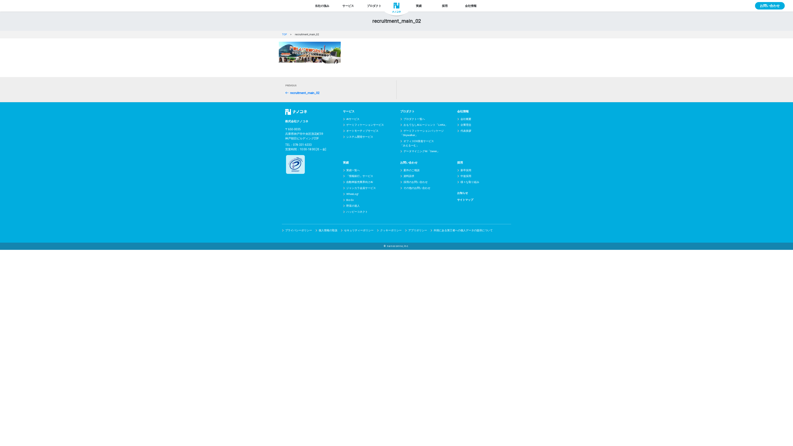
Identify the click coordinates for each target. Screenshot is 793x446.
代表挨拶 (466, 130)
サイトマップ (465, 199)
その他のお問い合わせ (417, 188)
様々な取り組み (470, 182)
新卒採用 (466, 170)
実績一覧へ (353, 170)
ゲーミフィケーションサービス (365, 124)
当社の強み (322, 5)
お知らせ (462, 193)
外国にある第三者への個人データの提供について (463, 230)
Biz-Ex (350, 200)
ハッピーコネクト (357, 211)
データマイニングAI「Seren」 (422, 151)
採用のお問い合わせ (416, 182)
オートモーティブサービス (362, 130)
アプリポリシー (417, 230)
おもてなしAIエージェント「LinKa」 (426, 124)
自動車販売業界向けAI (359, 182)
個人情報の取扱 (328, 230)
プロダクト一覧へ (414, 119)
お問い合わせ (770, 6)
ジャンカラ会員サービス (361, 188)
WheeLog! (352, 194)
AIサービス (353, 119)
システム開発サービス (359, 136)
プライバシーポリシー (298, 230)
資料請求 (409, 176)
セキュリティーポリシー (359, 230)
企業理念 (466, 124)
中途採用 (466, 176)
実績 (419, 5)
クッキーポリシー (391, 230)
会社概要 (466, 119)
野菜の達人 (353, 205)
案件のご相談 (412, 170)
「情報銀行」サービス (359, 176)
